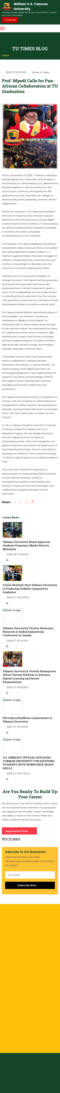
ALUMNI (52, 12)
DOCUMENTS (18, 15)
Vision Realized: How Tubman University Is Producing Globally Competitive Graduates (30, 588)
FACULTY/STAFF (42, 12)
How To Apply (11, 838)
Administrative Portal (39, 1076)
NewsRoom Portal (22, 1080)
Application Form (16, 831)
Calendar (40, 1091)
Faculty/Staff (50, 1087)
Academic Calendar (13, 978)
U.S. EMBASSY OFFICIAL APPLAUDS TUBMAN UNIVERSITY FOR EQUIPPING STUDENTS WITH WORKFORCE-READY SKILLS (29, 763)
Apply (5, 996)
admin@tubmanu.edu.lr (19, 1031)
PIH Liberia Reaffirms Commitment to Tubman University (27, 719)
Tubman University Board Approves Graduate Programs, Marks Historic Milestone (26, 545)
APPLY (9, 15)
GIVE (3, 15)
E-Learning (8, 991)
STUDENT (31, 12)
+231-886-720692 (16, 1025)
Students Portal (17, 1076)
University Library (11, 972)
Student (38, 1087)
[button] (2, 28)
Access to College (12, 967)
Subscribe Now (27, 885)
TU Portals (10, 19)
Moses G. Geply (40, 72)
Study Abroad (9, 1001)
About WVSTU (9, 1012)
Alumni (18, 1091)
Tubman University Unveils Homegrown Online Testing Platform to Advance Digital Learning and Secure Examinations (29, 677)
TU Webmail (40, 1080)
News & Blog (8, 1006)
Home (5, 55)
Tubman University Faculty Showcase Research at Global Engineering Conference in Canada (28, 631)
